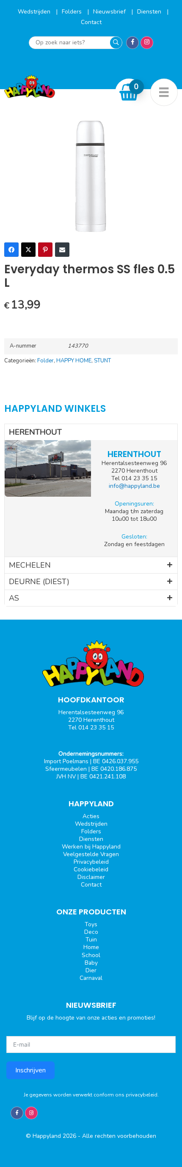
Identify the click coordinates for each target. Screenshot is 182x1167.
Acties (91, 816)
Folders (72, 12)
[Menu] (164, 92)
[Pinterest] (45, 249)
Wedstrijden (35, 12)
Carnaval (91, 978)
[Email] (62, 249)
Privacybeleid (91, 862)
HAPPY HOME (73, 361)
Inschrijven (30, 1070)
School (91, 955)
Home (91, 947)
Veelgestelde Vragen (91, 854)
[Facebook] (11, 249)
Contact (91, 22)
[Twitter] (28, 249)
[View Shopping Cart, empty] (129, 92)
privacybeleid (141, 1094)
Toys (91, 924)
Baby (91, 963)
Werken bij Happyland (91, 847)
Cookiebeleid (91, 869)
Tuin (91, 940)
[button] (91, 432)
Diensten (150, 12)
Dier (91, 970)
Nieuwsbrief (110, 12)
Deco (91, 932)
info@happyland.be (134, 486)
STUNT (102, 361)
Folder (45, 361)
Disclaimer (91, 877)
